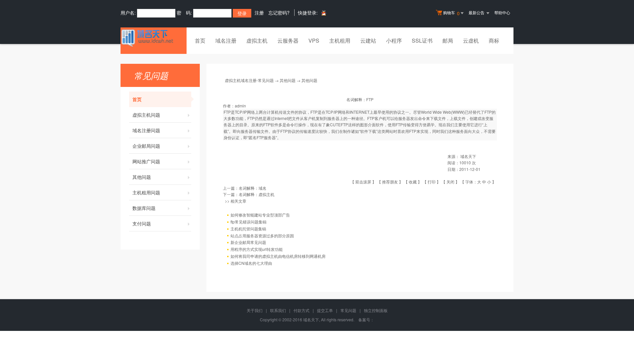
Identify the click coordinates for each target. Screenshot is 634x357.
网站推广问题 (146, 161)
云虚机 (471, 40)
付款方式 (301, 310)
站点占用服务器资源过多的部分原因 (262, 235)
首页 (200, 40)
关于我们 (255, 310)
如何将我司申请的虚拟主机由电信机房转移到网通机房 (278, 256)
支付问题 (141, 223)
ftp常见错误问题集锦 (248, 221)
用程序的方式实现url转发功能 (256, 249)
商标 (494, 40)
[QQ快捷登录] (323, 13)
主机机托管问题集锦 (248, 228)
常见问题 (348, 310)
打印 (432, 181)
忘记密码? (279, 12)
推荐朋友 (390, 181)
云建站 (368, 40)
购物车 (451, 13)
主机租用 (339, 40)
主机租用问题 (146, 192)
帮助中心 (502, 12)
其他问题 (141, 177)
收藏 (413, 181)
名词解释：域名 (252, 188)
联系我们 (278, 310)
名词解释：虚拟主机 (256, 194)
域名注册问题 (146, 130)
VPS (313, 40)
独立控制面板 (376, 310)
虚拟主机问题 (146, 114)
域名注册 (225, 40)
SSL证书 (422, 40)
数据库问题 (144, 208)
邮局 (447, 40)
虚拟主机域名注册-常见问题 (249, 80)
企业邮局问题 (146, 145)
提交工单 (325, 310)
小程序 (394, 40)
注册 (259, 12)
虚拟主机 (256, 40)
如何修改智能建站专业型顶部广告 (260, 215)
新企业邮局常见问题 (248, 242)
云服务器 (288, 40)
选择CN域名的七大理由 (251, 263)
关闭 (450, 181)
